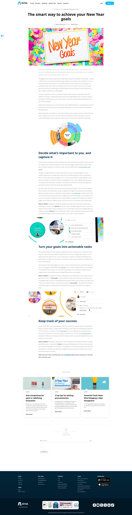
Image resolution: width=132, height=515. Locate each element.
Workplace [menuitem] (44, 3)
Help (59, 478)
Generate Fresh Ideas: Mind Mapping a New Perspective (93, 398)
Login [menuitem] (101, 3)
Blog (19, 489)
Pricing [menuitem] (32, 3)
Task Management (42, 480)
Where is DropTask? (62, 486)
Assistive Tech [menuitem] (52, 3)
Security (20, 482)
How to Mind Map (62, 488)
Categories (77, 193)
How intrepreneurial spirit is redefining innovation (35, 398)
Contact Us (60, 482)
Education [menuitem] (37, 3)
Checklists (63, 267)
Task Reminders (85, 333)
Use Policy (80, 484)
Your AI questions (82, 491)
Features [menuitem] (59, 3)
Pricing (19, 478)
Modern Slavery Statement (84, 486)
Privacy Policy (81, 480)
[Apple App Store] (103, 486)
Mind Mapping (41, 478)
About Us (20, 480)
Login (90, 440)
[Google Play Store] (103, 481)
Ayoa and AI (80, 489)
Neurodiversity (41, 484)
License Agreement (82, 482)
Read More (30, 414)
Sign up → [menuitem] (109, 3)
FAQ (59, 480)
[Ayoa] (23, 3)
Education (40, 482)
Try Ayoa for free (69, 355)
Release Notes (21, 491)
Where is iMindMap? (62, 484)
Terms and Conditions (83, 478)
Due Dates (63, 331)
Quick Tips (74, 24)
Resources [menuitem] (65, 3)
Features (20, 484)
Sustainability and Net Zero (84, 488)
